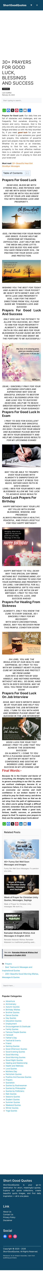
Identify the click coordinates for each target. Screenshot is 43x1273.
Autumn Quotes (12, 1007)
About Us (7, 1212)
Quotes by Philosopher (16, 1088)
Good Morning (12, 1054)
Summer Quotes (13, 1102)
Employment (11, 1024)
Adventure (10, 1001)
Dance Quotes (12, 1015)
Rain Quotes (11, 1094)
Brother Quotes (12, 1012)
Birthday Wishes (13, 1010)
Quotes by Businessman (16, 1085)
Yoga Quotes (11, 1111)
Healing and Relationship (16, 1063)
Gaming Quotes (12, 1046)
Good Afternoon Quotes (16, 1049)
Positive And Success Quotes (18, 1077)
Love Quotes (11, 1069)
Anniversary (11, 1004)
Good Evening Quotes (15, 1052)
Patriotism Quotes (14, 1074)
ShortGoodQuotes (14, 5)
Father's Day (11, 1038)
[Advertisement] (21, 32)
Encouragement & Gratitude (18, 1026)
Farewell (9, 1035)
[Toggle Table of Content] (26, 173)
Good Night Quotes (14, 1060)
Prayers (6, 89)
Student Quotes (13, 1099)
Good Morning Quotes (15, 1057)
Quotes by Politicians (15, 1091)
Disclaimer (7, 1220)
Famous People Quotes (16, 1032)
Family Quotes (12, 1029)
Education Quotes (13, 1021)
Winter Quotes (12, 1108)
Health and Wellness (14, 1066)
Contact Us (8, 1214)
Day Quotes (11, 1018)
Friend (8, 1043)
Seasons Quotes (13, 1097)
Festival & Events (13, 1040)
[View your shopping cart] (31, 5)
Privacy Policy (9, 1217)
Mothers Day (11, 1071)
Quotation (10, 1083)
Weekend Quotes (13, 1105)
